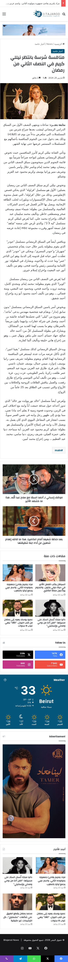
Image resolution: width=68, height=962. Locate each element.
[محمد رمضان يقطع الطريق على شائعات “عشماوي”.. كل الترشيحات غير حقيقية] (17, 902)
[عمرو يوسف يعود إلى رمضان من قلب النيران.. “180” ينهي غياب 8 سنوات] (18, 608)
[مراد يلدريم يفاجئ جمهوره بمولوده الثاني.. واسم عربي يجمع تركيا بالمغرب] (18, 572)
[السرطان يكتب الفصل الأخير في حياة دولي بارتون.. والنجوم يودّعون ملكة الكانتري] (50, 572)
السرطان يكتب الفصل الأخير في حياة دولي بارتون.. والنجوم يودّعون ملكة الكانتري (50, 587)
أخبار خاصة (40, 44)
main (58, 450)
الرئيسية (58, 44)
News (49, 44)
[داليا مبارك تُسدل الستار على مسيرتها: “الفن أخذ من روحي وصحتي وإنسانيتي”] (50, 608)
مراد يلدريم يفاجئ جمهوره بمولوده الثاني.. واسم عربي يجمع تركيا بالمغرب (19, 587)
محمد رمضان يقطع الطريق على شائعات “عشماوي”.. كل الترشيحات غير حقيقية (17, 917)
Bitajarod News (11, 940)
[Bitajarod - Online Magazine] (46, 14)
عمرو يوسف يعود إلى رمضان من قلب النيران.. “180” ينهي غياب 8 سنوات (18, 622)
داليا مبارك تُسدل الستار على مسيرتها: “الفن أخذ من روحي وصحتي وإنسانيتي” (51, 622)
